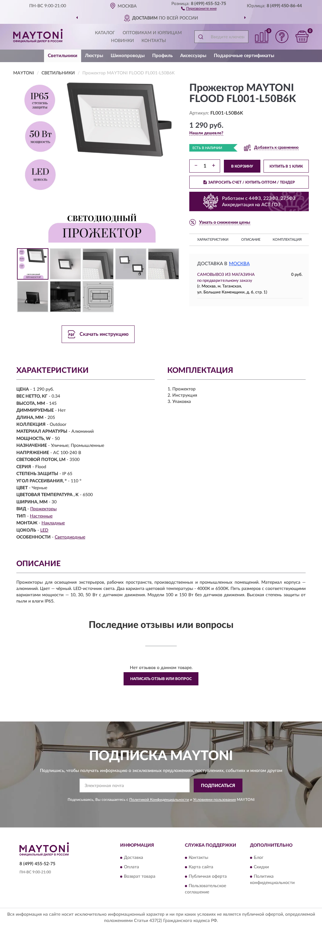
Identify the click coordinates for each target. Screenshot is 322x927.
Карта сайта (201, 867)
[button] (199, 8)
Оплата (131, 867)
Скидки (261, 867)
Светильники (62, 55)
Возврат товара (139, 876)
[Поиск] (200, 36)
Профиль (162, 55)
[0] (302, 36)
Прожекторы (43, 509)
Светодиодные (70, 537)
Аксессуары (193, 55)
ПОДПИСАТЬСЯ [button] (218, 786)
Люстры (94, 55)
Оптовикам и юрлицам (152, 33)
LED (44, 530)
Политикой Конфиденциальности (159, 799)
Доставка (133, 857)
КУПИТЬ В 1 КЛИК (286, 166)
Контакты (154, 41)
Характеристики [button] (212, 239)
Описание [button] (250, 239)
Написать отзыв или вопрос (161, 679)
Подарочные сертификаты (244, 55)
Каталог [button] (105, 33)
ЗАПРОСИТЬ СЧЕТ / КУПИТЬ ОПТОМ (251, 182)
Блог (259, 857)
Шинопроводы (128, 55)
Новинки (122, 41)
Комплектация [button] (287, 239)
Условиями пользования (214, 799)
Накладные (53, 523)
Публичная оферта (208, 876)
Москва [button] (239, 263)
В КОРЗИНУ (242, 166)
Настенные (41, 516)
